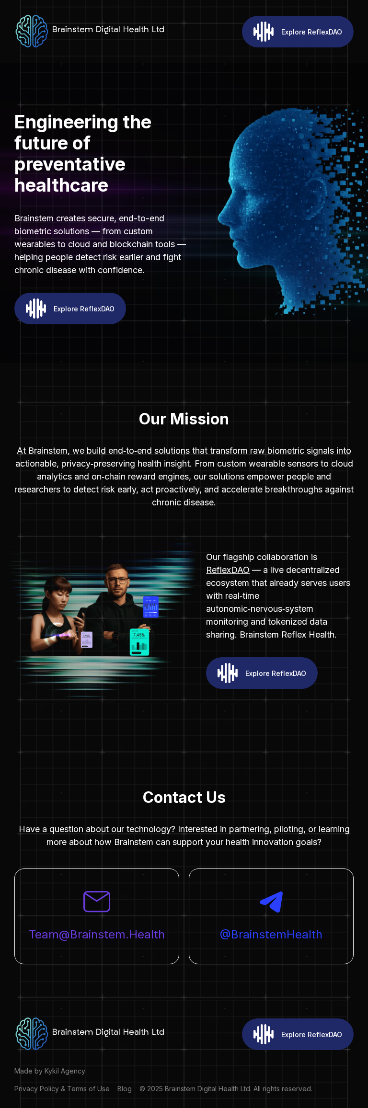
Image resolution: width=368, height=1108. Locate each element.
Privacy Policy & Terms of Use (62, 1089)
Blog (124, 1089)
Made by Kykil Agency (49, 1071)
